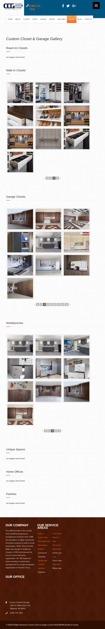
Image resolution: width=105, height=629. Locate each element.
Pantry (52, 19)
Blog (80, 19)
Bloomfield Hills (44, 541)
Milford (55, 537)
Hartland (41, 568)
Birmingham (43, 545)
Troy (54, 557)
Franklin (41, 564)
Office (34, 19)
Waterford (56, 564)
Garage (43, 19)
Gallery (72, 19)
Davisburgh (42, 560)
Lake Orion (56, 534)
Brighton (41, 549)
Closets (26, 19)
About (17, 19)
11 (67, 304)
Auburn (41, 534)
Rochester (56, 545)
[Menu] (96, 5)
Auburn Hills (43, 537)
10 (62, 304)
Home (10, 19)
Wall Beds (62, 19)
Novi (54, 541)
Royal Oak (56, 549)
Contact (88, 19)
